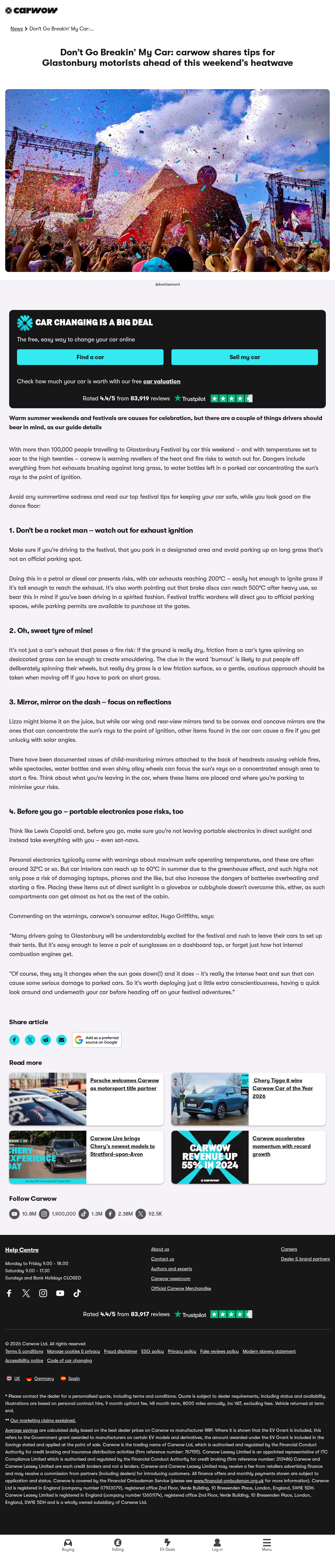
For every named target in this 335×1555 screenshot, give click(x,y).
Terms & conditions (24, 1351)
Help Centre (22, 1250)
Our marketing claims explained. (43, 1420)
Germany (44, 1378)
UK (17, 1378)
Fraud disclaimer (120, 1351)
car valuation (162, 381)
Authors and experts (171, 1268)
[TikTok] (77, 1295)
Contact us (162, 1258)
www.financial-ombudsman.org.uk (229, 1480)
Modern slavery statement (269, 1351)
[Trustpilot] (213, 398)
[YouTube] (60, 1295)
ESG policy (152, 1351)
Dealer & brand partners (305, 1258)
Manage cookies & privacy (73, 1351)
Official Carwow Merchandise (181, 1288)
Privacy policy (182, 1351)
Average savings (21, 1430)
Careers (289, 1249)
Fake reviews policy (219, 1351)
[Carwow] (31, 10)
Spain (74, 1378)
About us (160, 1249)
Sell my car (245, 357)
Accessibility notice (24, 1360)
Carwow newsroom (170, 1278)
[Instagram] (43, 1295)
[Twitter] (26, 1295)
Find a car (90, 357)
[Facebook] (9, 1295)
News (16, 29)
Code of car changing (69, 1360)
